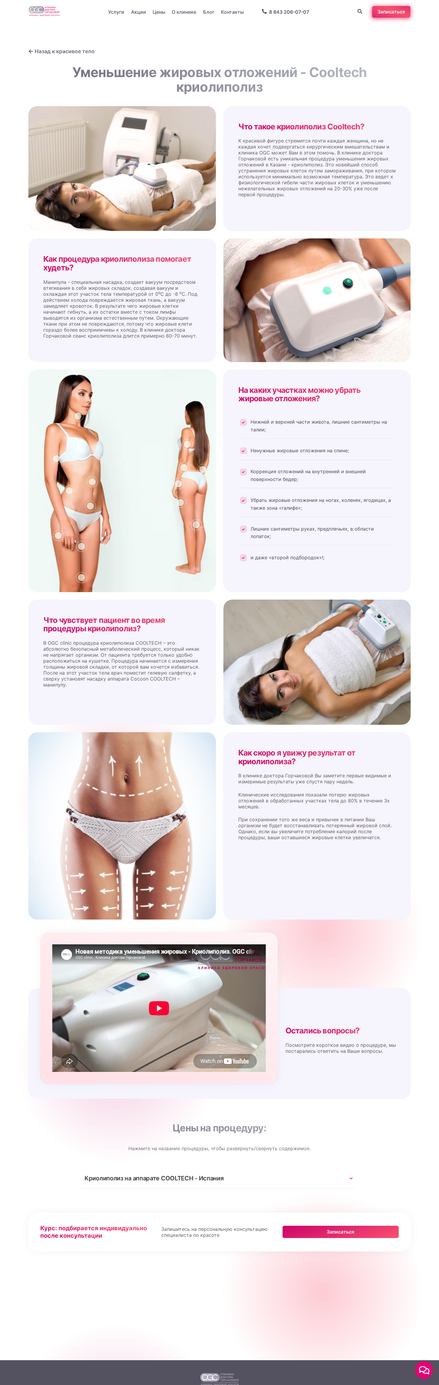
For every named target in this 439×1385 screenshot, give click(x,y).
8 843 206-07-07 (289, 12)
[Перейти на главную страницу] (44, 12)
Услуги (116, 12)
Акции (138, 12)
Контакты (232, 12)
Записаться (340, 1232)
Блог (208, 12)
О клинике (184, 12)
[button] (424, 1370)
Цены (159, 12)
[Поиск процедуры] (359, 12)
